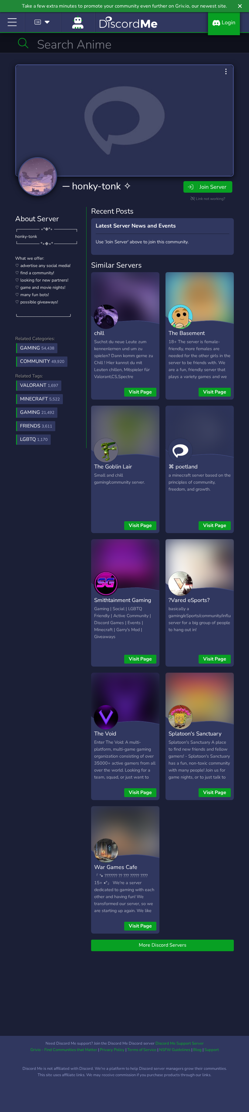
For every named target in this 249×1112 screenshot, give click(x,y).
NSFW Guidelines (174, 1050)
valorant (39, 385)
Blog (197, 1050)
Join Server (213, 187)
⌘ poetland (183, 466)
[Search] (23, 43)
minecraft (40, 399)
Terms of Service (141, 1050)
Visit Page (140, 392)
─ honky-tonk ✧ (97, 186)
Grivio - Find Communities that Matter (63, 1050)
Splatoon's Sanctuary (195, 733)
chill (99, 333)
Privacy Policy (112, 1050)
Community (42, 361)
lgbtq (34, 439)
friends (36, 426)
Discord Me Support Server (179, 1043)
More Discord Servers (162, 945)
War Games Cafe (115, 867)
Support (211, 1050)
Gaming (37, 348)
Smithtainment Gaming (122, 600)
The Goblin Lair (113, 466)
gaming (37, 412)
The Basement (187, 333)
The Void (105, 733)
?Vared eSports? (189, 600)
